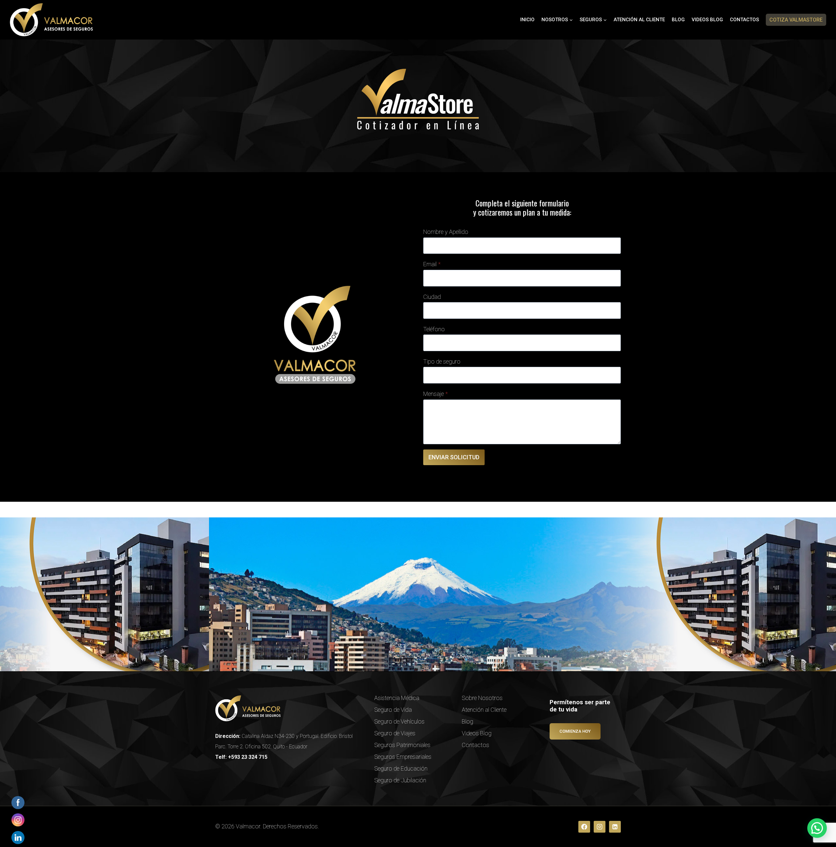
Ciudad (432, 296)
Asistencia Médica (396, 697)
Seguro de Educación (400, 768)
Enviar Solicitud (453, 457)
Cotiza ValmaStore (796, 20)
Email (432, 264)
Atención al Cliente (639, 20)
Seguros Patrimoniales (402, 744)
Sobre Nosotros (482, 697)
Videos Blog (707, 20)
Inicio (527, 20)
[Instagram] (599, 827)
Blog (678, 20)
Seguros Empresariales (402, 756)
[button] (817, 828)
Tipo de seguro (441, 361)
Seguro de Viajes (394, 733)
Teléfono (434, 329)
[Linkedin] (615, 827)
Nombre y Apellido (445, 231)
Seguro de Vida (393, 709)
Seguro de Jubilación (400, 780)
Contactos (744, 20)
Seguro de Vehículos (399, 721)
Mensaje (435, 393)
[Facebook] (584, 827)
